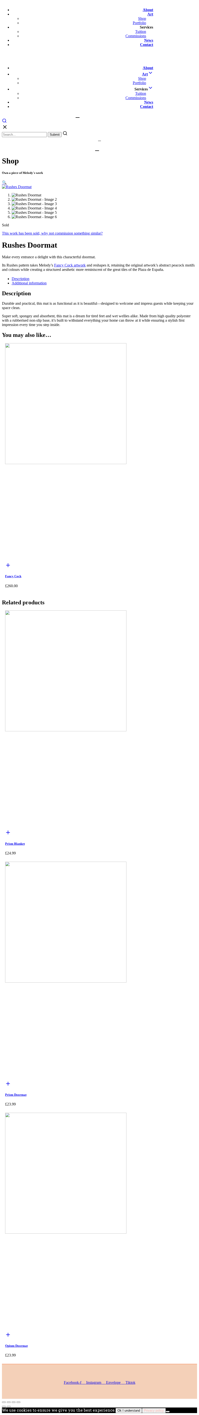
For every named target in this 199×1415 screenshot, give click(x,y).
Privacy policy (154, 1410)
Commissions (135, 36)
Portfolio (139, 23)
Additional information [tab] (29, 283)
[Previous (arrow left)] (4, 1406)
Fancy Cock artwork (70, 265)
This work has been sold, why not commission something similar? (52, 233)
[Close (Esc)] (18, 1402)
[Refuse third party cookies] (168, 1411)
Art (150, 14)
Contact (146, 45)
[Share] (14, 1402)
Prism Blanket (15, 843)
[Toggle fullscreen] (9, 1402)
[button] (4, 182)
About (148, 10)
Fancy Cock (13, 576)
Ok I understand (128, 1410)
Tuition (140, 32)
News (148, 40)
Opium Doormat (16, 1346)
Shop (142, 18)
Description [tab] (20, 279)
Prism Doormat (15, 1094)
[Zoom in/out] (4, 1402)
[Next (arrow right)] (9, 1406)
